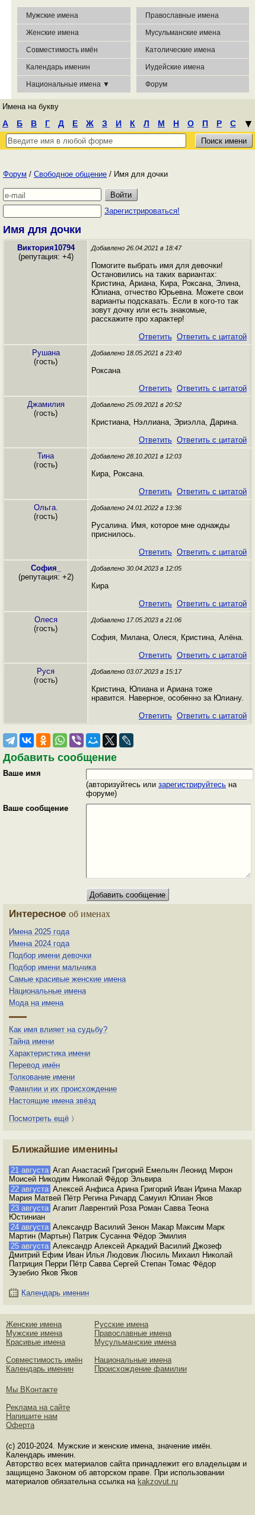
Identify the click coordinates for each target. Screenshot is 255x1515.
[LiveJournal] (126, 740)
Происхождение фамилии (140, 1368)
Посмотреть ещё (39, 1118)
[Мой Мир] (93, 740)
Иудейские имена (175, 67)
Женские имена (52, 32)
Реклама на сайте (38, 1407)
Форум (15, 174)
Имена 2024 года (39, 943)
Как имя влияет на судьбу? (58, 1029)
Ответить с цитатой (212, 336)
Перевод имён (34, 1065)
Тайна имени (31, 1041)
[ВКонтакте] (27, 740)
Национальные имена (47, 990)
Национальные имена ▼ (68, 84)
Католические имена (180, 50)
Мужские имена (52, 15)
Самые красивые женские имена (67, 979)
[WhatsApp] (60, 740)
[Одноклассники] (43, 740)
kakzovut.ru (158, 1481)
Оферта (20, 1425)
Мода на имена (36, 1002)
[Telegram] (10, 740)
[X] (110, 740)
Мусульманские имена (183, 32)
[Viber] (76, 740)
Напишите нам (32, 1416)
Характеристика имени (49, 1053)
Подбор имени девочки (50, 955)
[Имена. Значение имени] (5, 49)
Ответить (155, 336)
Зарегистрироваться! (142, 210)
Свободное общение (70, 174)
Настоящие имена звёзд (52, 1100)
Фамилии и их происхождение (63, 1088)
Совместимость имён (44, 1359)
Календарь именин (58, 67)
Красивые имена (35, 1342)
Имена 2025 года (39, 931)
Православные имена (182, 15)
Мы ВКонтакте (32, 1389)
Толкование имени (42, 1076)
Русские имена (121, 1324)
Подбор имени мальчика (52, 967)
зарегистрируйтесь (192, 784)
